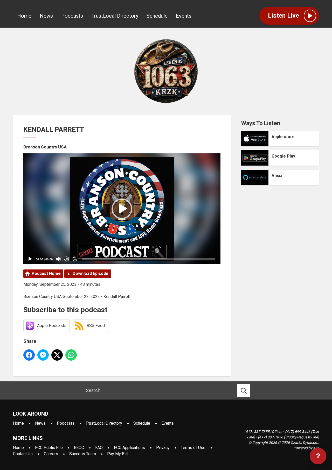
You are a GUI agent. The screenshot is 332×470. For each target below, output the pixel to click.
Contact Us (23, 453)
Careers (51, 453)
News (46, 16)
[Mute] (58, 259)
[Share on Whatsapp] (71, 355)
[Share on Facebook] (29, 355)
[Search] (248, 390)
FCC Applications (129, 447)
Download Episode (90, 273)
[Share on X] (57, 355)
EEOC (79, 447)
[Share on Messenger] (43, 355)
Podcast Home (46, 273)
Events (183, 16)
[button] (122, 208)
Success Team (82, 453)
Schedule (157, 16)
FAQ (99, 447)
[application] (121, 208)
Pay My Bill (117, 453)
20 (67, 259)
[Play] (30, 259)
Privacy (163, 447)
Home (24, 16)
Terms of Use (193, 447)
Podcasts (72, 16)
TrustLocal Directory (114, 16)
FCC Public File (49, 447)
